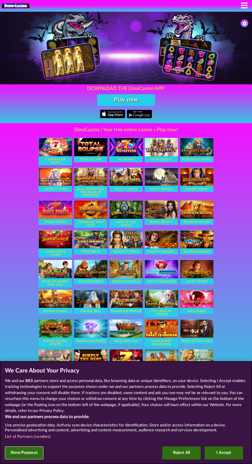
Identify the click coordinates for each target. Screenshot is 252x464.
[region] (126, 412)
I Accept (223, 453)
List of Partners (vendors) (28, 437)
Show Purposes (24, 453)
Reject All (181, 453)
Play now (126, 100)
